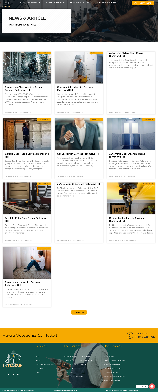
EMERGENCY (34, 2)
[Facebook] (8, 374)
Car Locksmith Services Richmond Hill (78, 153)
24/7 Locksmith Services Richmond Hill (78, 184)
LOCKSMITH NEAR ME (105, 2)
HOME (23, 2)
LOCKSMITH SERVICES (55, 2)
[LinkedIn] (18, 374)
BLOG (90, 2)
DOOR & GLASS (76, 2)
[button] (79, 312)
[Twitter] (13, 374)
